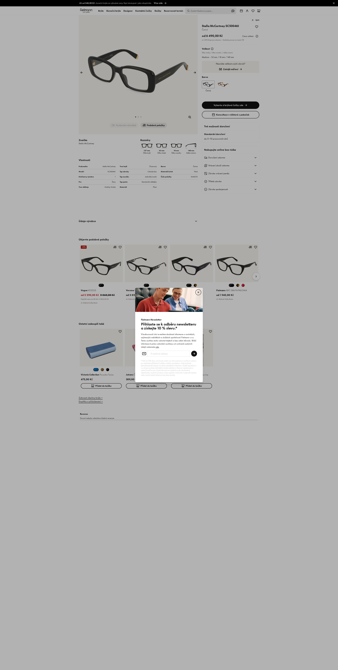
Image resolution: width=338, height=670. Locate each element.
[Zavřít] (198, 292)
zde (157, 347)
